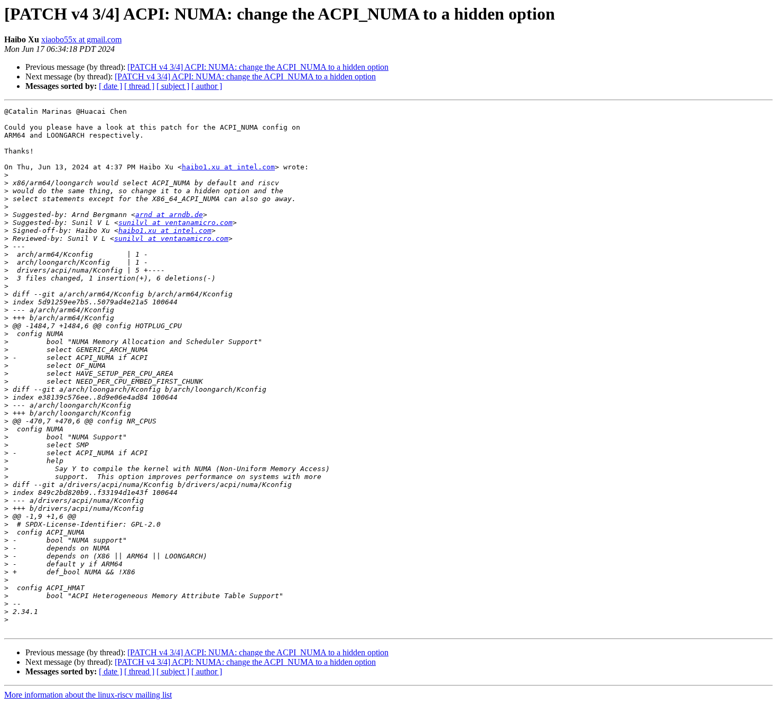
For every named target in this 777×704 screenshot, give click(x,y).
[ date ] (110, 86)
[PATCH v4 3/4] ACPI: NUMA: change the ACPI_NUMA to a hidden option (257, 66)
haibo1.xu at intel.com (228, 167)
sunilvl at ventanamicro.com (175, 223)
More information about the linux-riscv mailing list (88, 694)
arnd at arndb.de (169, 215)
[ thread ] (139, 86)
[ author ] (206, 86)
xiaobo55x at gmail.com (81, 39)
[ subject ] (172, 86)
